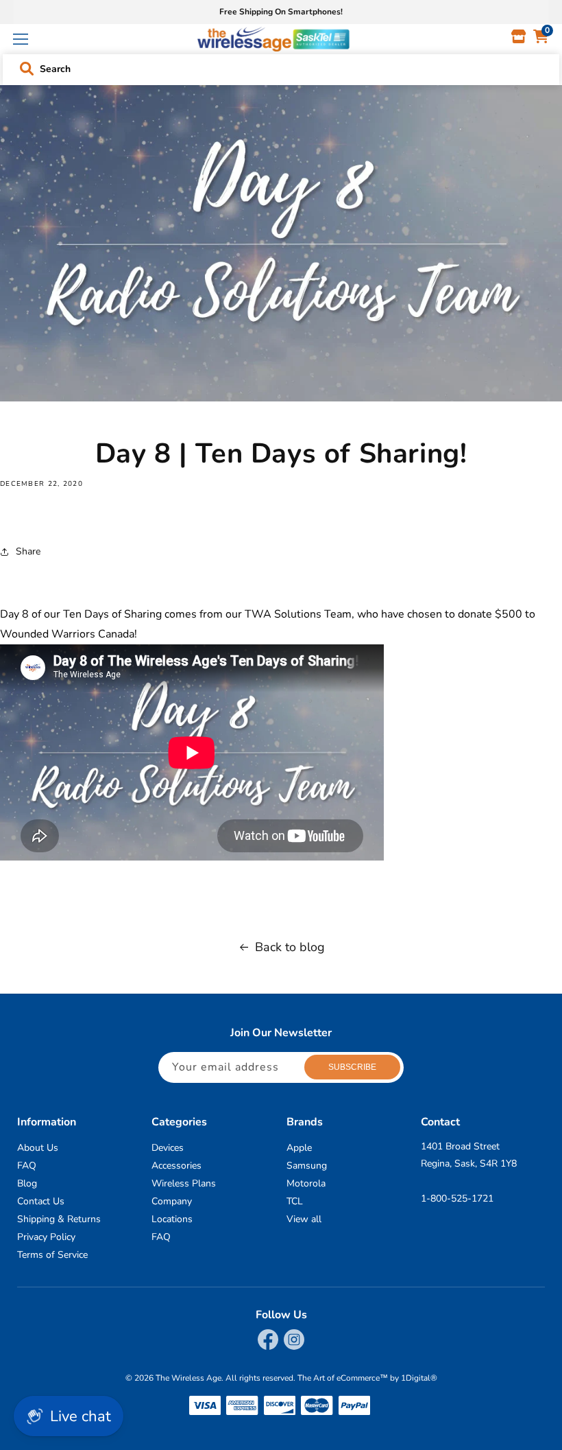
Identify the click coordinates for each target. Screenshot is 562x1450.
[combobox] (282, 66)
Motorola (306, 1183)
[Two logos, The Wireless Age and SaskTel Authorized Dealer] (273, 39)
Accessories (176, 1165)
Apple (299, 1147)
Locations (172, 1219)
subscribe (352, 1067)
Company (171, 1201)
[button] (20, 39)
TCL (294, 1201)
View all (303, 1219)
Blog (27, 1183)
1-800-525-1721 (457, 1198)
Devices (167, 1147)
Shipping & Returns (59, 1219)
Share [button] (28, 551)
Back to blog (290, 947)
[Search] (27, 69)
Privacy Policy (46, 1236)
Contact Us (40, 1201)
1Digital (419, 1377)
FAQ (26, 1165)
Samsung (306, 1165)
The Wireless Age (188, 1377)
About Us (37, 1147)
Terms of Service (52, 1254)
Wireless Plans (183, 1183)
